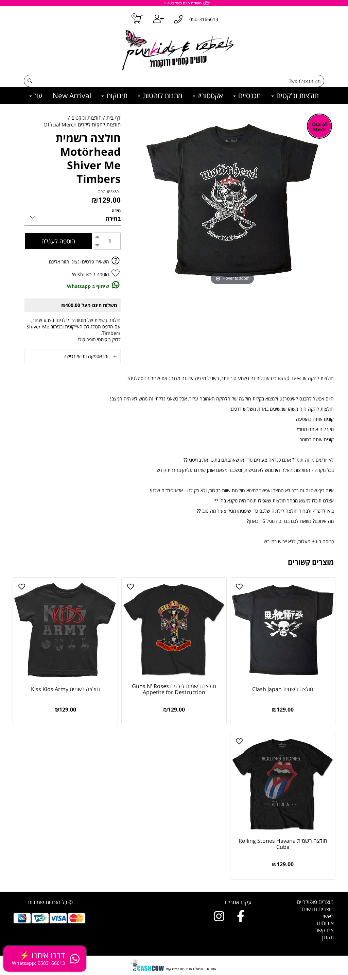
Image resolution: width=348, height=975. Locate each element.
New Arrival (72, 95)
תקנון (328, 937)
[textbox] (215, 902)
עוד (37, 95)
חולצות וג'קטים (297, 95)
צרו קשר (324, 930)
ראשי (328, 916)
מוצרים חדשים (318, 909)
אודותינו (325, 923)
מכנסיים (249, 95)
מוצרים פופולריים (315, 902)
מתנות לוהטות (161, 95)
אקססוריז (209, 95)
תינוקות (116, 95)
